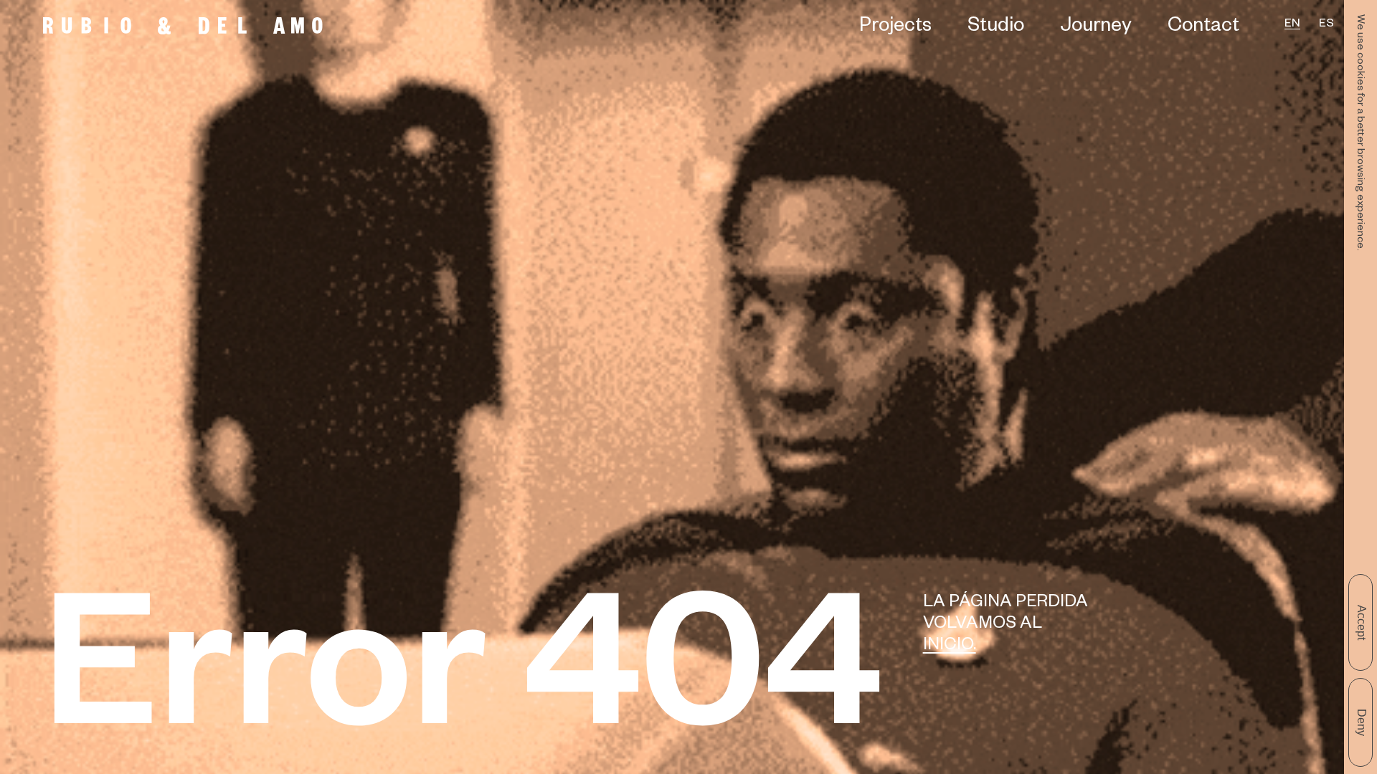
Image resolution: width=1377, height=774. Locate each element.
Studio (995, 28)
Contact (1203, 28)
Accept (1361, 622)
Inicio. (949, 647)
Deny (1361, 722)
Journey (1096, 28)
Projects (895, 28)
